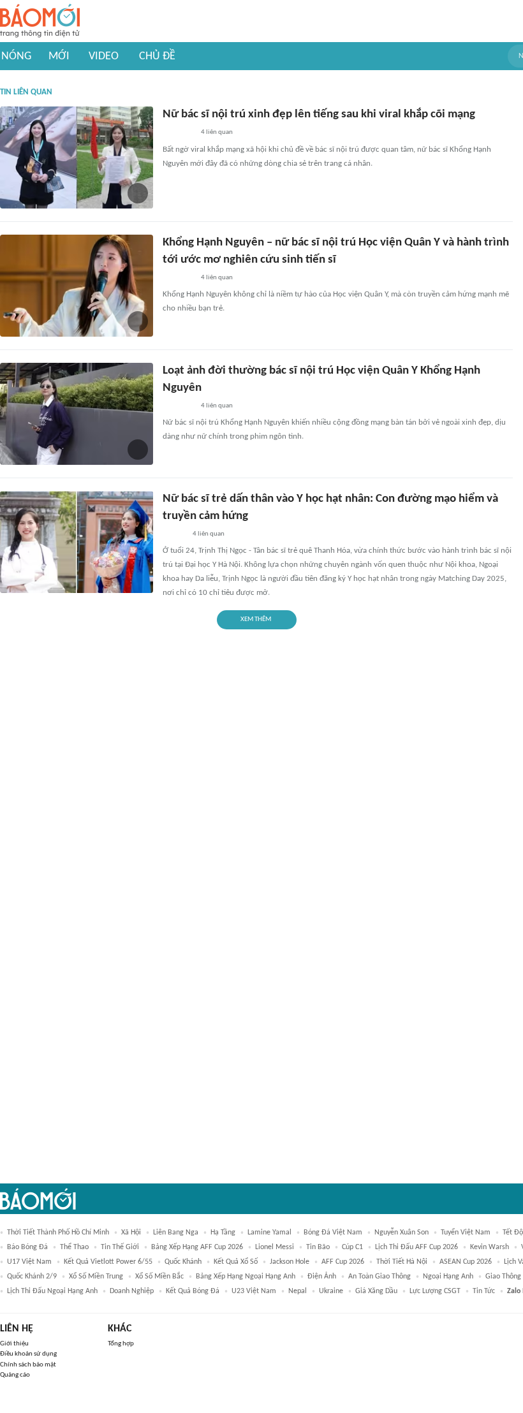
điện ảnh (321, 1276)
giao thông (503, 1276)
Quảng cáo (15, 1375)
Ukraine (331, 1291)
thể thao (74, 1247)
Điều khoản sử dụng (28, 1354)
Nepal (297, 1291)
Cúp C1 (352, 1247)
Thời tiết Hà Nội (401, 1262)
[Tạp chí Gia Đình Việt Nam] (178, 278)
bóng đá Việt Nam (333, 1232)
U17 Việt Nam (29, 1262)
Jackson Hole (289, 1262)
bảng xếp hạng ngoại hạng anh (245, 1276)
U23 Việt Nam (254, 1291)
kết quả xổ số (236, 1262)
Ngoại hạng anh (448, 1276)
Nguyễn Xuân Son (401, 1232)
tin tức (484, 1291)
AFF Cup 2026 (342, 1262)
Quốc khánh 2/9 (32, 1276)
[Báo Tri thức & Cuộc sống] (178, 133)
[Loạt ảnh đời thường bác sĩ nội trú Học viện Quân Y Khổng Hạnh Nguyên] (76, 414)
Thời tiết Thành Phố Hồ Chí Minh (58, 1232)
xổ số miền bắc (159, 1276)
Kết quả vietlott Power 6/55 (108, 1262)
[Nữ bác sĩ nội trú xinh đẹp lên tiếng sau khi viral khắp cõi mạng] (76, 157)
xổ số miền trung (96, 1276)
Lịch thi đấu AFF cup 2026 (416, 1247)
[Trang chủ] (40, 21)
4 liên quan (217, 132)
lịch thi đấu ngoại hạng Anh (52, 1291)
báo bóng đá (27, 1247)
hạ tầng (222, 1232)
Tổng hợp (121, 1343)
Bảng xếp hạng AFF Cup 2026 (197, 1247)
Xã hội (131, 1232)
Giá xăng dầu (376, 1291)
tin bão (318, 1247)
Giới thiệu (14, 1343)
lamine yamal (269, 1232)
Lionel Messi (274, 1247)
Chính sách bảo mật (28, 1364)
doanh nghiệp (132, 1291)
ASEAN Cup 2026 (465, 1262)
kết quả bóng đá (192, 1291)
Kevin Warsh (489, 1247)
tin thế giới (120, 1247)
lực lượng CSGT (434, 1291)
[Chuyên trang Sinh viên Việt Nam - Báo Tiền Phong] (174, 534)
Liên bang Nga (175, 1232)
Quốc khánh (183, 1262)
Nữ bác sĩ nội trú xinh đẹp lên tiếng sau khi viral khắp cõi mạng (319, 114)
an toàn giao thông (379, 1276)
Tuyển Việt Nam (465, 1232)
